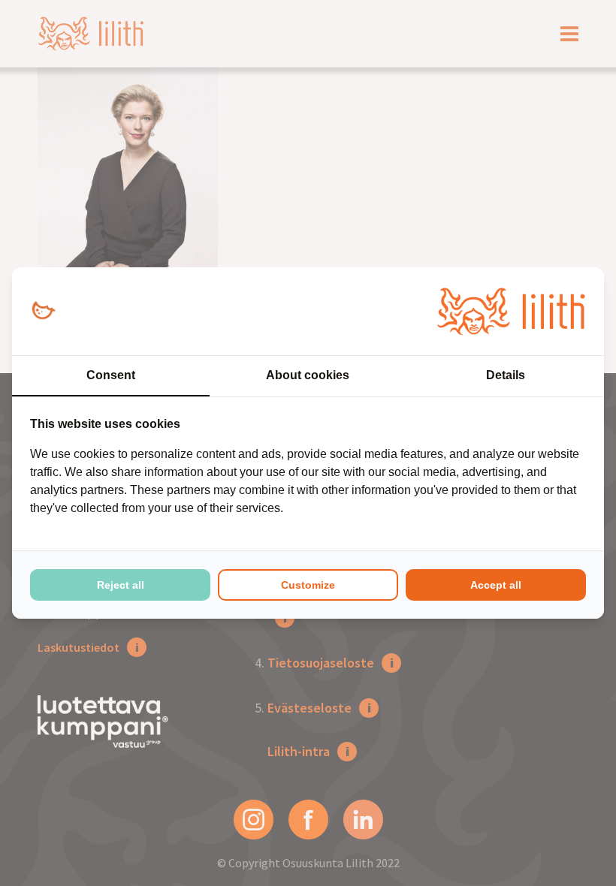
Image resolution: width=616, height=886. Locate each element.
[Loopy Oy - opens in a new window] (43, 311)
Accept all (495, 585)
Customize (308, 585)
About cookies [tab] (307, 375)
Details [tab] (505, 375)
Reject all (120, 585)
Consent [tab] (110, 375)
